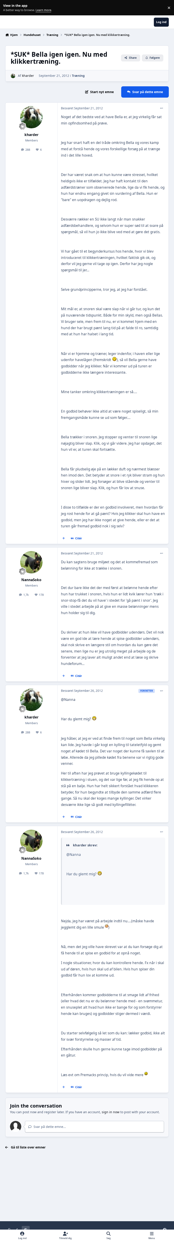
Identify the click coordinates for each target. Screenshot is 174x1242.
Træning (78, 75)
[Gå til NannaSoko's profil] (31, 562)
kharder (28, 75)
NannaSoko (31, 580)
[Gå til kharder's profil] (13, 75)
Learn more (8, 8)
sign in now (110, 1112)
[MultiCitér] (63, 538)
